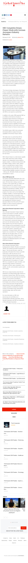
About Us (14, 542)
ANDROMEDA (21, 555)
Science (15, 540)
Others (25, 540)
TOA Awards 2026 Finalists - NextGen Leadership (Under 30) (13, 331)
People (10, 540)
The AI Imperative (6, 327)
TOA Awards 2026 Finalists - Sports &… (13, 480)
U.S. (18, 538)
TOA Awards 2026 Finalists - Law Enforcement (14, 378)
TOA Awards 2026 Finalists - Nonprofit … (14, 448)
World (14, 538)
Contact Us (5, 538)
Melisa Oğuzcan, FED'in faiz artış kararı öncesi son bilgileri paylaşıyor (11, 510)
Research (20, 540)
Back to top (15, 522)
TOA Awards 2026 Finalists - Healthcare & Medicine (13, 343)
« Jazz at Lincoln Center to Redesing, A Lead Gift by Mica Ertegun (13, 355)
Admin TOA (20, 37)
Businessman (4, 540)
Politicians (23, 538)
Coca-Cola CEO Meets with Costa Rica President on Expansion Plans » (13, 359)
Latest (10, 39)
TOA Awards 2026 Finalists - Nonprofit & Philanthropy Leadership (13, 340)
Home (10, 538)
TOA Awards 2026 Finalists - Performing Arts (11, 335)
